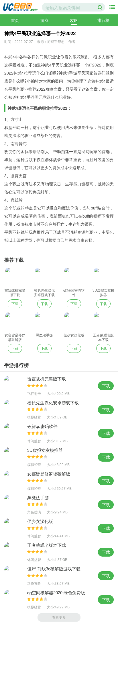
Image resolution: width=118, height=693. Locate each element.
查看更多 (59, 617)
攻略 (74, 20)
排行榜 (103, 20)
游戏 (44, 20)
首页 (15, 20)
